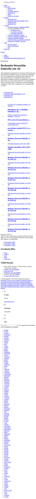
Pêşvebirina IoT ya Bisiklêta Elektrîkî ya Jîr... (18, 110)
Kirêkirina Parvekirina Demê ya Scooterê (19, 286)
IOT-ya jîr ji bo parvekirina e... (19, 120)
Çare (5, 256)
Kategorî (3, 89)
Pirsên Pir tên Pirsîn (13, 16)
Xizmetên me (11, 13)
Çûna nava (7, 6)
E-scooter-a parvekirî (17, 32)
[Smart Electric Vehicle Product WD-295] (20, 195)
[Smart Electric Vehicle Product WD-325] (20, 154)
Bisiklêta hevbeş (15, 30)
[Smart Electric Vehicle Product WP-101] (20, 164)
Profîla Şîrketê (12, 8)
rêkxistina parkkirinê (16, 33)
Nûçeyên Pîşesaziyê (13, 46)
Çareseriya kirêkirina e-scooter (16, 35)
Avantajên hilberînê (13, 11)
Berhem (6, 17)
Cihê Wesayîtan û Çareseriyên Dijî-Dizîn (19, 39)
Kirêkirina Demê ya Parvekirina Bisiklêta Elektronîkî (17, 281)
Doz (9, 47)
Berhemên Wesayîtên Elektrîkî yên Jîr (18, 21)
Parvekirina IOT (12, 19)
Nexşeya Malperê (16, 280)
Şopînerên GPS (12, 22)
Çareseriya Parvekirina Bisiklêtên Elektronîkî (20, 283)
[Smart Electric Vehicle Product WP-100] (20, 215)
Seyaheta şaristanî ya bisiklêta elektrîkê (18, 27)
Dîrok (9, 14)
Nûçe (5, 43)
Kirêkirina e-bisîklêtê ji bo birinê (17, 41)
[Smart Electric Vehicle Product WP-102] (20, 225)
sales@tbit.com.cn (9, 301)
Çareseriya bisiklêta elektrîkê (16, 38)
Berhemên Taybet (5, 280)
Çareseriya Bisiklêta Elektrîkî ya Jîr (17, 36)
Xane (5, 5)
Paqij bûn (6, 49)
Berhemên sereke (8, 101)
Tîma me (10, 10)
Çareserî (6, 25)
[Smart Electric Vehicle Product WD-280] (20, 184)
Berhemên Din (12, 24)
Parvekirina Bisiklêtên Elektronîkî (10, 285)
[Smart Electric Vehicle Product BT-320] (20, 174)
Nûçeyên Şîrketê (12, 44)
